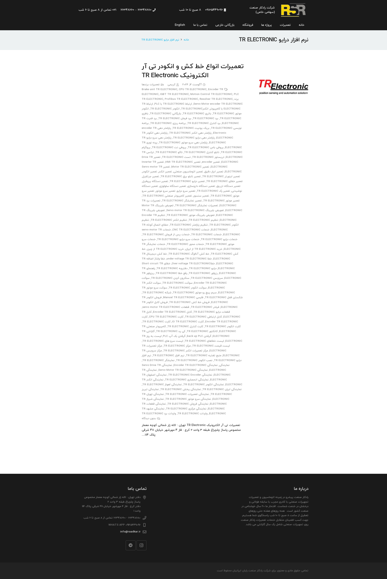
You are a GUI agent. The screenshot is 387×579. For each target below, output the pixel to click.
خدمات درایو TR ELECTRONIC (219, 239)
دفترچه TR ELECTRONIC (171, 268)
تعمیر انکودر (149, 172)
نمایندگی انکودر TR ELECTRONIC (203, 384)
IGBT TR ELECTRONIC (174, 94)
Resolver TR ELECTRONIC (216, 99)
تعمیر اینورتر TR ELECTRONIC (221, 176)
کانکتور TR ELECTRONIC (202, 331)
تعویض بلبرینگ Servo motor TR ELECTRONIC (195, 210)
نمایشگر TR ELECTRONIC (158, 360)
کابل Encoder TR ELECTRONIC (172, 312)
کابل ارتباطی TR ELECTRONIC (203, 317)
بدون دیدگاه (149, 418)
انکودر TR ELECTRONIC (165, 109)
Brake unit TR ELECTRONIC (159, 89)
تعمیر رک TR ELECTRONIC (213, 191)
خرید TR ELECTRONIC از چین (165, 249)
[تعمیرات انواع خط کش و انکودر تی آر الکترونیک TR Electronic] (283, 64)
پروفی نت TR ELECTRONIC (169, 147)
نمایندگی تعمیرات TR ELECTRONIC (187, 394)
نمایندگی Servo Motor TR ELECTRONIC (183, 370)
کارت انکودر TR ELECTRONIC (223, 326)
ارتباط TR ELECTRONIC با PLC (173, 104)
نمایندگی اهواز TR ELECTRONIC (162, 384)
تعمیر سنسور (201, 196)
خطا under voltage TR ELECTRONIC (189, 259)
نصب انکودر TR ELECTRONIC (194, 360)
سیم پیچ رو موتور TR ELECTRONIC (195, 293)
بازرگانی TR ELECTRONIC (165, 114)
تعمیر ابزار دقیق (213, 172)
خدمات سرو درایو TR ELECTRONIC (178, 239)
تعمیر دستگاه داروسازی (201, 186)
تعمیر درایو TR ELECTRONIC (187, 181)
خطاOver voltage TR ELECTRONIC (193, 264)
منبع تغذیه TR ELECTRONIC (203, 355)
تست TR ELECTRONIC (176, 157)
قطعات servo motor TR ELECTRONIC (165, 307)
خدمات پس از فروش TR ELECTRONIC (166, 234)
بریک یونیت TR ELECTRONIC (190, 128)
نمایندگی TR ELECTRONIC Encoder (190, 375)
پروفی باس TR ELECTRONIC (206, 147)
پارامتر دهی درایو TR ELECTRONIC (194, 138)
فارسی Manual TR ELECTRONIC (183, 297)
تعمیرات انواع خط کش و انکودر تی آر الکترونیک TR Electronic (192, 71)
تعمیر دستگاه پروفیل (155, 181)
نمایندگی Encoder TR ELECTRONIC (196, 365)
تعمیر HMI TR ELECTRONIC (183, 162)
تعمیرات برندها (151, 84)
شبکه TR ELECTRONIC (156, 293)
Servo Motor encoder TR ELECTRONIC (218, 104)
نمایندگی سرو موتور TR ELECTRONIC (188, 399)
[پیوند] (293, 10)
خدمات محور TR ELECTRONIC (185, 244)
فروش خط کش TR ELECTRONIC (189, 302)
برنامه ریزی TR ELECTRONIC (168, 123)
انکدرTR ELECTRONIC (194, 109)
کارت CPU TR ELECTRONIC (166, 317)
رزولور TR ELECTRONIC (203, 273)
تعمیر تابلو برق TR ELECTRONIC (180, 176)
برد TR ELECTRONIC (205, 118)
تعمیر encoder (211, 162)
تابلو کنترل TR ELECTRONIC (201, 152)
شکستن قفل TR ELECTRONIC (224, 297)
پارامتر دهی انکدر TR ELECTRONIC (190, 133)
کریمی (171, 84)
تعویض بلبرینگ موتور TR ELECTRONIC (190, 215)
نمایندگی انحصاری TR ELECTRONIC (187, 380)
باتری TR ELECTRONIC (197, 114)
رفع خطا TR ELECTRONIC (171, 273)
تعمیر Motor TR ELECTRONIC (190, 167)
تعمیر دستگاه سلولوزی (172, 186)
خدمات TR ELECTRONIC (206, 234)
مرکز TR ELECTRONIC (177, 346)
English (180, 25)
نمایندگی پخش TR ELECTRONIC (180, 389)
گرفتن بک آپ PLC (174, 336)
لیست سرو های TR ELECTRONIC (162, 341)
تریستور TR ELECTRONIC (208, 157)
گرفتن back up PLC (199, 336)
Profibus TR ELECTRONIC (181, 99)
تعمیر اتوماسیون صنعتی (188, 172)
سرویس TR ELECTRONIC (207, 278)
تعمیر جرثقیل (150, 176)
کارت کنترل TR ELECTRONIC (185, 326)
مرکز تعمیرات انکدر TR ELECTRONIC (185, 351)
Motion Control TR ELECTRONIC (211, 94)
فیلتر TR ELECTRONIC (205, 307)
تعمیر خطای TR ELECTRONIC (224, 181)
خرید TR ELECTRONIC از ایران (203, 249)
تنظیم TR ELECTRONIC (203, 220)
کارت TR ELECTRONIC (156, 322)
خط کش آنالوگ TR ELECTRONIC (188, 254)
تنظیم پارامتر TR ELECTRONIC (189, 225)
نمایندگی (224, 365)
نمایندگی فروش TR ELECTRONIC (187, 404)
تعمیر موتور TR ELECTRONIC (221, 201)
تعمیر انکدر (165, 172)
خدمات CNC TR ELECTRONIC (190, 230)
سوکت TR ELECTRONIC (177, 283)
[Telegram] (131, 545)
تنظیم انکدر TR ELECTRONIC (169, 220)
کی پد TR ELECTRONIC (170, 331)
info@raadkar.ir (130, 532)
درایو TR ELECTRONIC (202, 268)
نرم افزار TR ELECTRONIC (168, 355)
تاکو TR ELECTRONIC (169, 152)
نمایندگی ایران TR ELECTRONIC (222, 389)
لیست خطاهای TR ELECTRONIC (204, 341)
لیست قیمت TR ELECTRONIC (211, 346)
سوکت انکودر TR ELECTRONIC (188, 288)
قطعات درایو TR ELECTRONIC (211, 312)
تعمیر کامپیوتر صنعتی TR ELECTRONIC (167, 196)
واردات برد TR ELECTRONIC (159, 414)
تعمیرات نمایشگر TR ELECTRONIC (196, 205)
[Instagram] (141, 545)
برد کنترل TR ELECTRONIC (204, 123)
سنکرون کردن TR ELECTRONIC (170, 278)
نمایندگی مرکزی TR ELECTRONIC (186, 409)
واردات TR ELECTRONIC (192, 414)
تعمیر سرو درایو (186, 191)
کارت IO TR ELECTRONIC (188, 322)
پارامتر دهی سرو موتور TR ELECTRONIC (183, 143)
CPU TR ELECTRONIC (193, 89)
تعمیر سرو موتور (165, 191)
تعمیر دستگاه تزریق (228, 186)
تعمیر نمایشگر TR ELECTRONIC (182, 201)
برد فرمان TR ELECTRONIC (174, 118)
